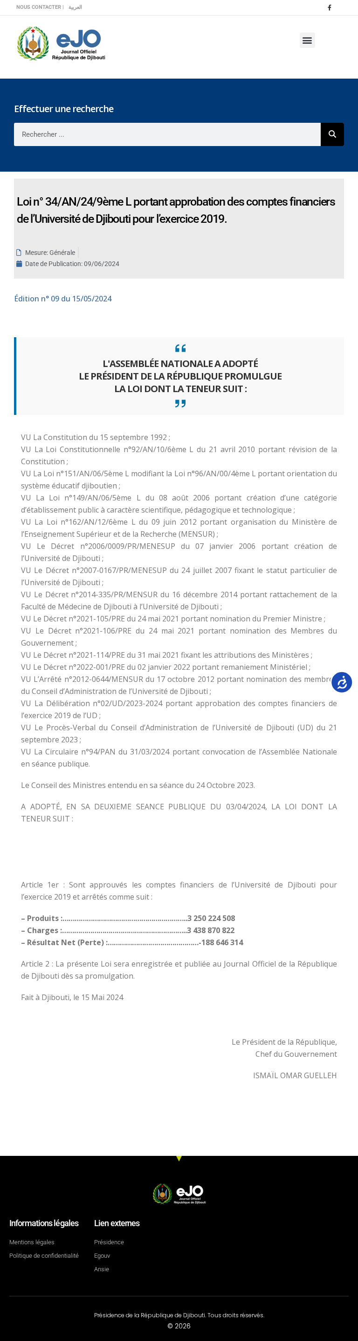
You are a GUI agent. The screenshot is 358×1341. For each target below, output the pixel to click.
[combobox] (167, 134)
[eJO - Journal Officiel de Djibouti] (60, 42)
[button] (307, 40)
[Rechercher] (332, 134)
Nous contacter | (40, 7)
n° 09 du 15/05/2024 (62, 299)
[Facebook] (329, 7)
